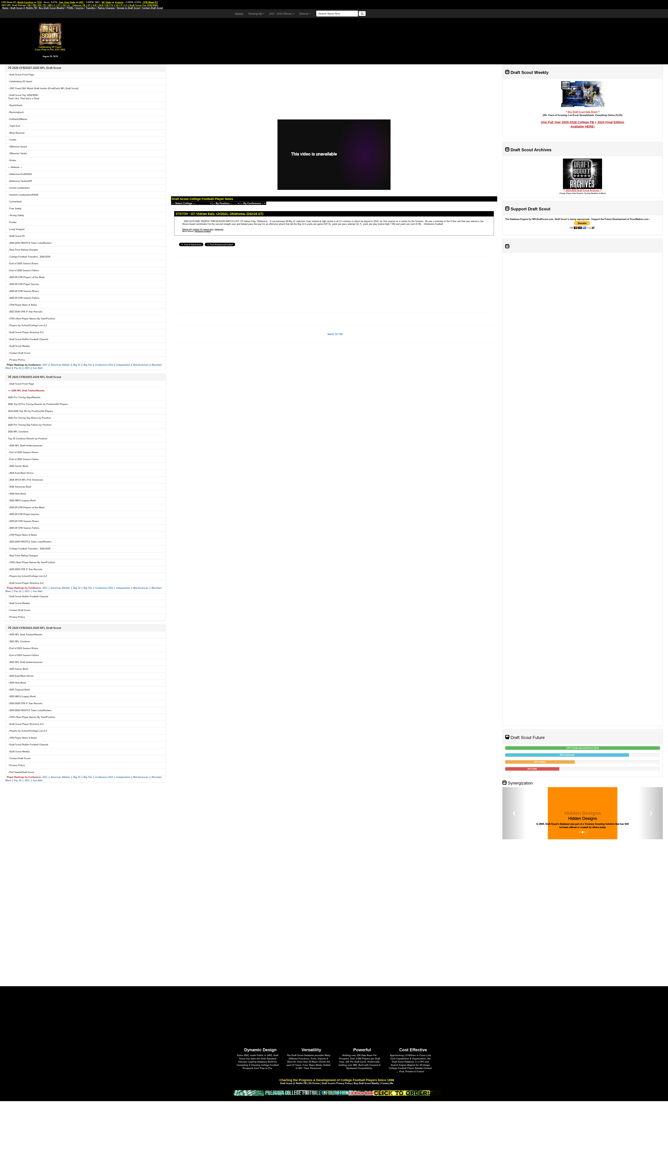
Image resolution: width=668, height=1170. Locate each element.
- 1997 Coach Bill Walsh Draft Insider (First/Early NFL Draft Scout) (43, 88)
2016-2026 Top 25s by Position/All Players (30, 411)
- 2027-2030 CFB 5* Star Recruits (25, 311)
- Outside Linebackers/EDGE (23, 195)
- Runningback (16, 112)
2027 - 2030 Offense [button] (280, 13)
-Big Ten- (88, 365)
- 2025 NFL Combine (19, 641)
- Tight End (14, 126)
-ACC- (45, 365)
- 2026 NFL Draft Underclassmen (25, 445)
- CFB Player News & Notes (22, 305)
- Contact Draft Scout (19, 353)
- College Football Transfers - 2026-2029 (29, 548)
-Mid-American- (141, 365)
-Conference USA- (104, 365)
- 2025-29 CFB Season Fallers (23, 298)
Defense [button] (304, 13)
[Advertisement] (384, 40)
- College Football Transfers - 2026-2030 (29, 256)
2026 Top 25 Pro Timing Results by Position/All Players (38, 404)
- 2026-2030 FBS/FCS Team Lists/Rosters (29, 243)
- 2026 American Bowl (19, 486)
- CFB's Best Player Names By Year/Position (31, 318)
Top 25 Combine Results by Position (27, 438)
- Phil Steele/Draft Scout (21, 772)
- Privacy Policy (16, 360)
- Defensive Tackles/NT (20, 181)
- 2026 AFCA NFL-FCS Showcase (25, 480)
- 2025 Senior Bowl (18, 669)
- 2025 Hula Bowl (17, 682)
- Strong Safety (16, 215)
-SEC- (27, 368)
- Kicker (12, 160)
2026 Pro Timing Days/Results (24, 397)
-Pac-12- (17, 368)
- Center (12, 139)
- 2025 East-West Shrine (20, 676)
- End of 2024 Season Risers (23, 648)
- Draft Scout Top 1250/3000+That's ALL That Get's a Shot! (23, 97)
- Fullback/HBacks (17, 119)
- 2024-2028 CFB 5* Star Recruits (25, 703)
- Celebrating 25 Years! (20, 81)
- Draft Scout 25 (16, 236)
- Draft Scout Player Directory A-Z (26, 332)
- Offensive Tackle (17, 153)
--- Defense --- (15, 167)
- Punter (12, 222)
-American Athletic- (60, 365)
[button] (514, 813)
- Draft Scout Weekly (19, 346)
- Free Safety (14, 208)
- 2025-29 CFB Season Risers (23, 291)
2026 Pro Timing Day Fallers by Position (29, 425)
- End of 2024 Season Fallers (23, 655)
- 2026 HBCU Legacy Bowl (22, 500)
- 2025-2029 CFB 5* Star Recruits (25, 569)
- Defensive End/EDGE (20, 174)
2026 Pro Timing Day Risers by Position (29, 418)
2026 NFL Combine (18, 431)
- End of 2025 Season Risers (23, 263)
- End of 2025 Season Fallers (23, 270)
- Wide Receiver (16, 133)
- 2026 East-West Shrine (20, 473)
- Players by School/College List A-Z (27, 325)
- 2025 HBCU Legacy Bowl (22, 696)
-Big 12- (77, 365)
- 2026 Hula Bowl (17, 493)
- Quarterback (15, 105)
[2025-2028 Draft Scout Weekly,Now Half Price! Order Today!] (336, 1092)
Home (239, 13)
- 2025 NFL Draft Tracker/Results (25, 634)
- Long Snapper (16, 229)
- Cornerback (15, 201)
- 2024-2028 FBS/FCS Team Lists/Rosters (29, 710)
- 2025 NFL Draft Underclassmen (25, 662)
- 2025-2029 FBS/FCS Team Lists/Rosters (29, 541)
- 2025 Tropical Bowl (19, 689)
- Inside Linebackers (19, 188)
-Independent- (123, 365)
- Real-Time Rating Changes (23, 249)
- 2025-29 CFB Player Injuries (23, 284)
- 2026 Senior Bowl (18, 466)
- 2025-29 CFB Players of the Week (26, 277)
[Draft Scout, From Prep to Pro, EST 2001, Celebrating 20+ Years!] (50, 34)
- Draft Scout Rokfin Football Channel (28, 339)
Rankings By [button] (255, 13)
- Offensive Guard (17, 146)
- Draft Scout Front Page (21, 74)
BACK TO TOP (335, 334)
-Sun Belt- (37, 368)
